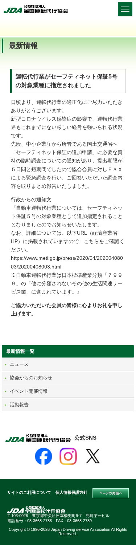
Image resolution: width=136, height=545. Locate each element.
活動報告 (19, 404)
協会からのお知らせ (31, 377)
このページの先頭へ (110, 493)
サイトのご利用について (29, 492)
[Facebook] (43, 456)
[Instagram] (68, 456)
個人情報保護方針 (71, 492)
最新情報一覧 (20, 351)
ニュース (19, 364)
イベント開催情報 (29, 391)
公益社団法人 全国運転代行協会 (36, 9)
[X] (92, 456)
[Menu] (125, 9)
